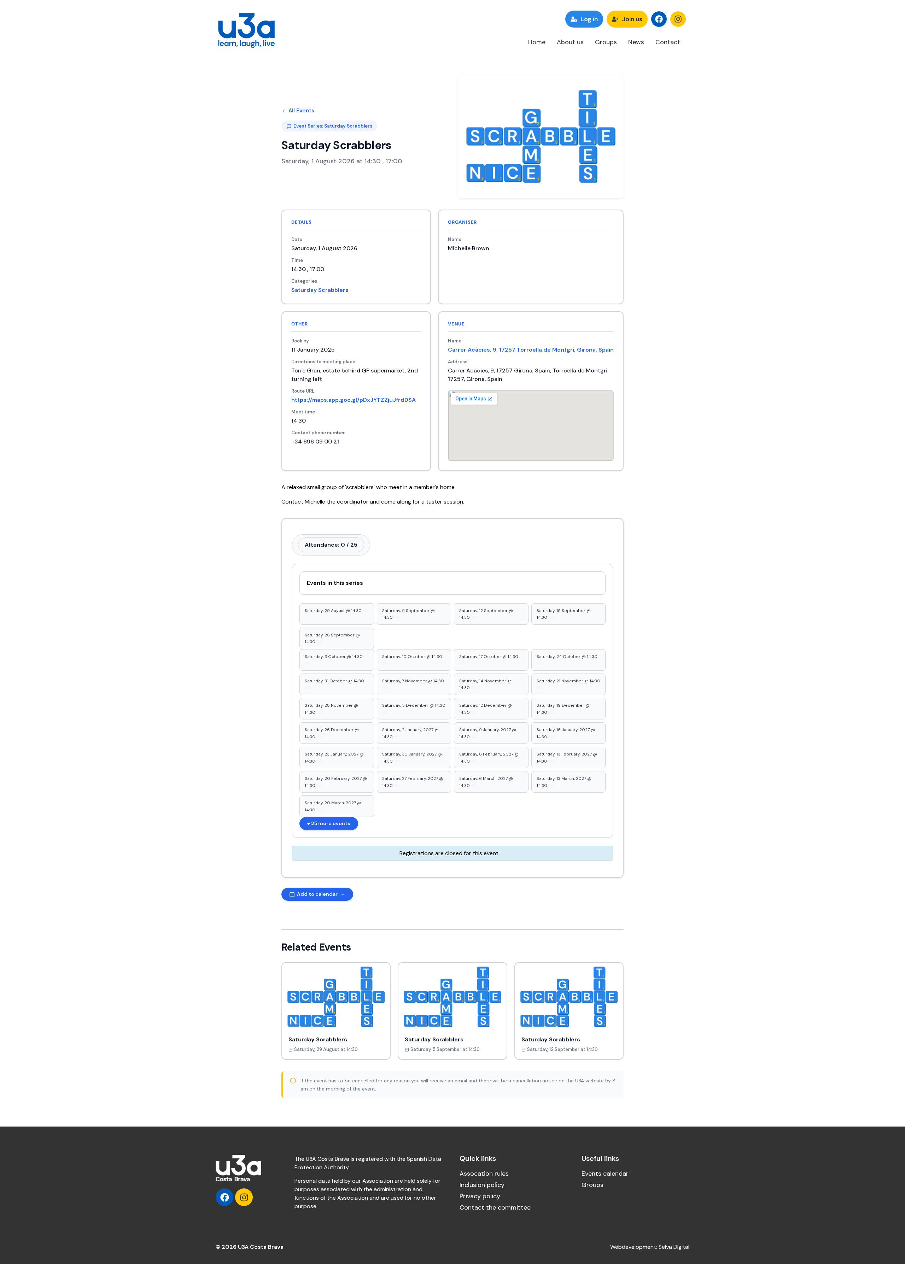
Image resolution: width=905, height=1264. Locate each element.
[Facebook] (659, 19)
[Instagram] (678, 19)
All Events (301, 110)
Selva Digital (674, 1247)
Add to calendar (317, 894)
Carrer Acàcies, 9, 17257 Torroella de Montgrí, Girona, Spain (531, 349)
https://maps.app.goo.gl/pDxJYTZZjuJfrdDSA (353, 400)
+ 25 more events (328, 823)
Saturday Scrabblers (320, 290)
